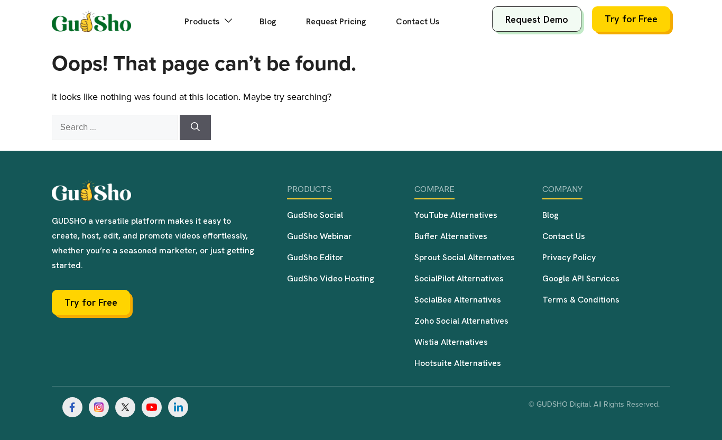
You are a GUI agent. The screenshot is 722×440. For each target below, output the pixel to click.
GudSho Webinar (319, 236)
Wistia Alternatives (451, 341)
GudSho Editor (315, 257)
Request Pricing (336, 21)
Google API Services (580, 278)
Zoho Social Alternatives (461, 320)
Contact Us (417, 21)
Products (202, 21)
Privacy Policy (569, 257)
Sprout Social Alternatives (464, 257)
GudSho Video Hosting (330, 278)
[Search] (195, 127)
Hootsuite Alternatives (457, 363)
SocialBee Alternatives (457, 299)
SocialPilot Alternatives (459, 278)
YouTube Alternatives (455, 215)
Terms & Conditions (580, 299)
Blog (268, 21)
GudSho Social (315, 215)
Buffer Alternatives (450, 236)
